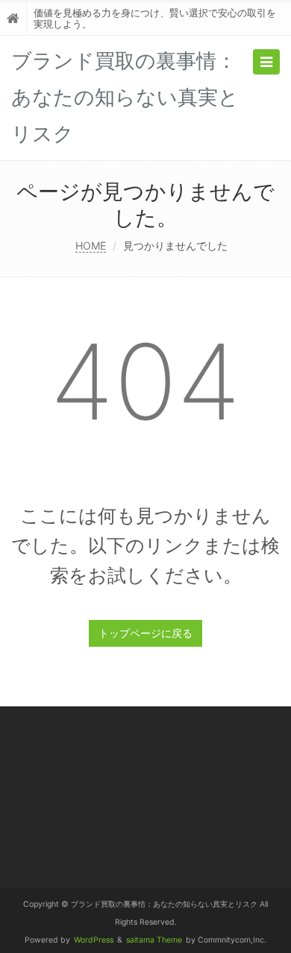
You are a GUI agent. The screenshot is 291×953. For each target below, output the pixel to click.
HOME (90, 245)
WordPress (93, 940)
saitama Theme (154, 940)
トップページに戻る (145, 633)
